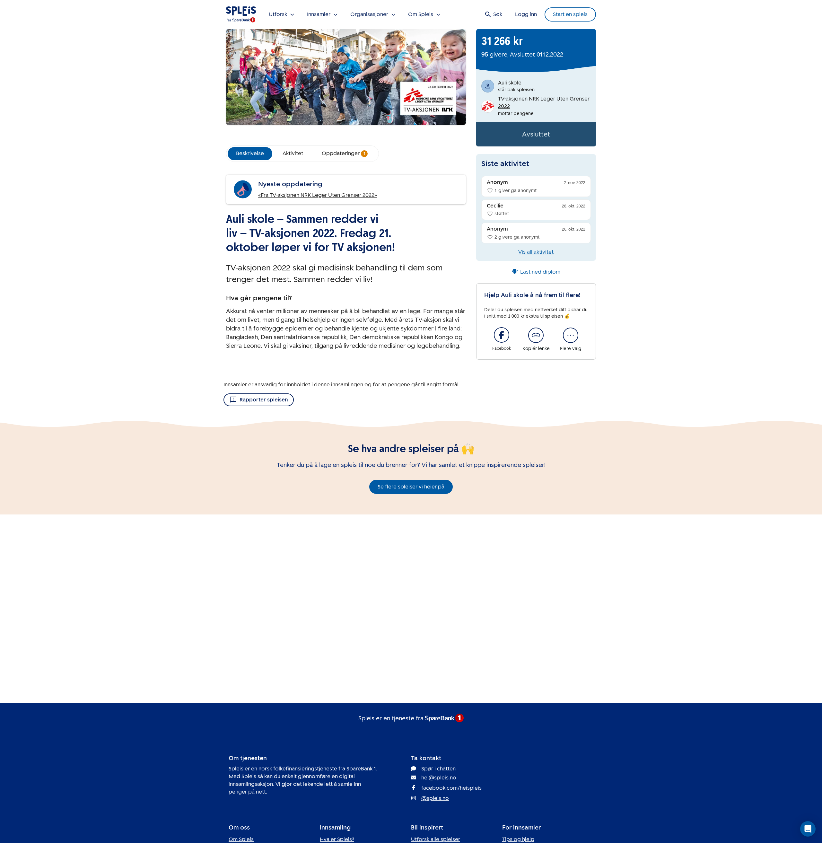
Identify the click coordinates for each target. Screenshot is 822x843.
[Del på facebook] (501, 335)
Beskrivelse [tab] (250, 153)
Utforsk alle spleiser (435, 839)
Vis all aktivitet (536, 252)
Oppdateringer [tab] (343, 153)
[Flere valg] (570, 335)
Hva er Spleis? (337, 839)
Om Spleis (241, 839)
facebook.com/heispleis (451, 788)
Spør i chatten (438, 769)
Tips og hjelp (518, 839)
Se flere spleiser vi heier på (411, 487)
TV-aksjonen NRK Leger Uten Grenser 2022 (544, 102)
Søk (497, 14)
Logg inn (526, 14)
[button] (808, 829)
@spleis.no (435, 798)
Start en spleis (570, 14)
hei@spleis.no (438, 778)
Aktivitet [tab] (293, 153)
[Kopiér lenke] (536, 335)
